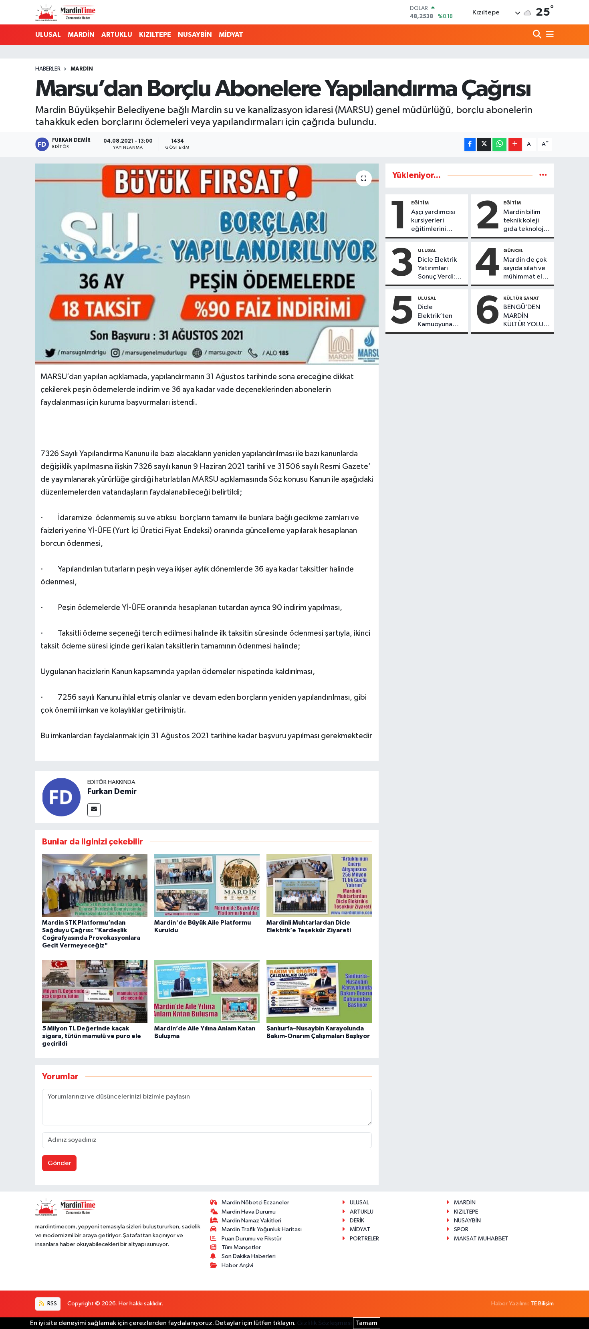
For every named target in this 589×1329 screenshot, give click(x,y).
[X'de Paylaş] (484, 144)
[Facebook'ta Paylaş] (470, 144)
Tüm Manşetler (241, 1247)
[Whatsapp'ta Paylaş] (499, 144)
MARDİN (81, 34)
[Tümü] (543, 175)
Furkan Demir (112, 792)
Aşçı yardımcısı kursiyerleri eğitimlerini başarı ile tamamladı (433, 221)
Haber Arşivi (237, 1265)
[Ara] (538, 35)
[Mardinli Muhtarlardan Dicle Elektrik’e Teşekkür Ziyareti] (319, 885)
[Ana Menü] (548, 35)
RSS (51, 1304)
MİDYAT (231, 34)
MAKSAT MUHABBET (481, 1239)
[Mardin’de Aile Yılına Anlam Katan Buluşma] (207, 991)
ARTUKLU (116, 34)
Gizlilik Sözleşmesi (324, 1323)
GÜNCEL (513, 250)
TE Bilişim (542, 1304)
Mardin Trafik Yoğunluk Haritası (262, 1229)
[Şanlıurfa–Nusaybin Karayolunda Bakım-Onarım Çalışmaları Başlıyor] (319, 991)
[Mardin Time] (65, 12)
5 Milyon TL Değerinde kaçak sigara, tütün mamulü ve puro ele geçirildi (91, 1036)
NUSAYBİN (195, 34)
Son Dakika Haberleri (249, 1256)
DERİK (357, 1221)
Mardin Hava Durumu (249, 1212)
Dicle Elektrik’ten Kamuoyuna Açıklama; (435, 316)
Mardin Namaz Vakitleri (251, 1221)
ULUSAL (48, 34)
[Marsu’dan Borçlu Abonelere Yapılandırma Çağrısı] (207, 264)
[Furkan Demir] (61, 797)
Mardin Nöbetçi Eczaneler (255, 1203)
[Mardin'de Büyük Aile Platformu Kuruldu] (207, 885)
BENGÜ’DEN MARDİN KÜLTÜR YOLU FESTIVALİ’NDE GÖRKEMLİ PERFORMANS (525, 316)
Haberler (48, 69)
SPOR (461, 1229)
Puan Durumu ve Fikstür (252, 1239)
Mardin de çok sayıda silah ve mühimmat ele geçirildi (525, 269)
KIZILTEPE (155, 34)
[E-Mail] (94, 809)
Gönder (59, 1163)
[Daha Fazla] (515, 144)
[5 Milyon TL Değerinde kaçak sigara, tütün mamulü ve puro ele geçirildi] (94, 991)
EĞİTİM (420, 202)
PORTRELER (364, 1239)
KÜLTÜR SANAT (521, 298)
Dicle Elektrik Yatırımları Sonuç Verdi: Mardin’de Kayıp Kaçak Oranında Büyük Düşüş (437, 269)
